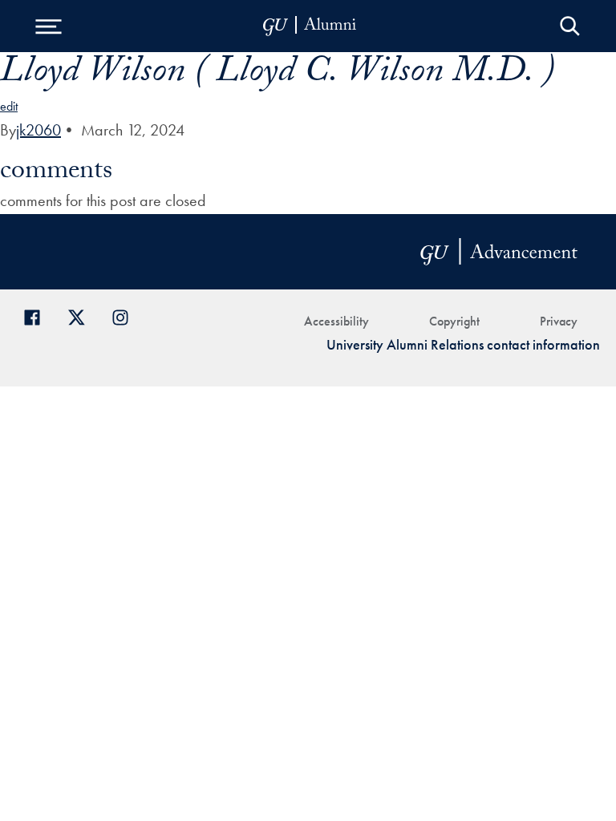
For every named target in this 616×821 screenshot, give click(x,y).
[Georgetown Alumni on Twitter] (82, 315)
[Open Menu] (48, 26)
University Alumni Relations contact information (463, 344)
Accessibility (336, 321)
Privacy (559, 321)
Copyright (454, 321)
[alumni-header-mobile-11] (310, 26)
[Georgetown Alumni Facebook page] (38, 315)
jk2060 (38, 129)
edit (9, 106)
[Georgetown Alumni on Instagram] (126, 315)
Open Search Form (570, 26)
